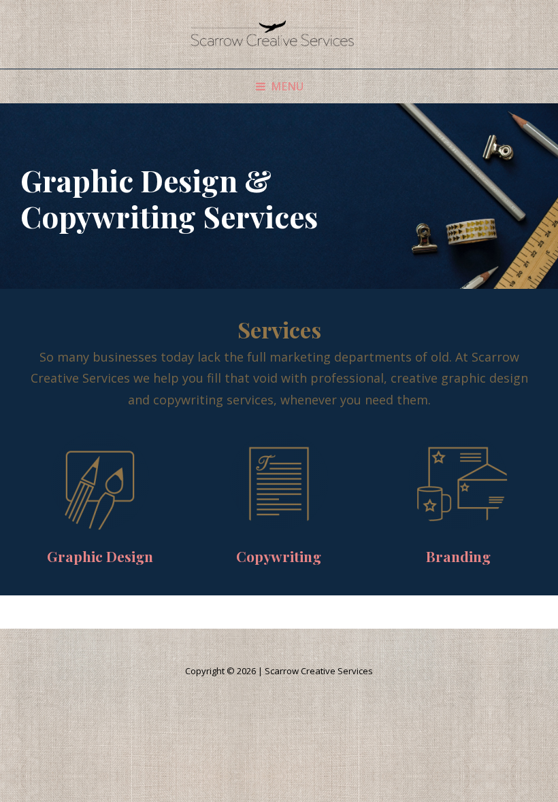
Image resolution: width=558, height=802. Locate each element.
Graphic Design (100, 555)
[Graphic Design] (99, 480)
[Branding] (458, 480)
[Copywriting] (278, 480)
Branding (458, 555)
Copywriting (278, 555)
